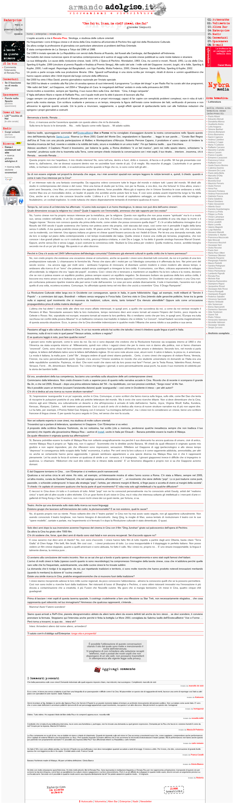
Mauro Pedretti (215, 263)
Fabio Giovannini (216, 204)
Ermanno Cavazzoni (217, 157)
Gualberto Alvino (216, 124)
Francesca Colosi (216, 160)
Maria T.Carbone (216, 145)
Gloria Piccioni (215, 268)
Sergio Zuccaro (215, 327)
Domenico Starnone (217, 309)
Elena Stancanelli (216, 307)
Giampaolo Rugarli (217, 294)
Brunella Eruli (214, 181)
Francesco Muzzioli (217, 242)
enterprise (41, 33)
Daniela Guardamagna (219, 209)
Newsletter (146, 801)
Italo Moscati (214, 240)
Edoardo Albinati (216, 119)
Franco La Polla (215, 212)
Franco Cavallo (215, 155)
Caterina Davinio (216, 168)
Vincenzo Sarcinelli (217, 299)
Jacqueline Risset (216, 286)
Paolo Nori (213, 250)
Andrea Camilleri (216, 139)
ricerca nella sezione (12, 169)
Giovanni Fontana (216, 191)
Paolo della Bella (216, 173)
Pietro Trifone (214, 317)
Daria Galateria (215, 199)
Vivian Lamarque (216, 217)
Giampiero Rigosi (216, 284)
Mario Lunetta (214, 224)
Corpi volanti (12, 132)
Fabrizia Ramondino (217, 281)
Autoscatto (87, 801)
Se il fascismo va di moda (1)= (13, 85)
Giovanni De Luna (216, 170)
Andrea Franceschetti (218, 193)
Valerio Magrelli (215, 227)
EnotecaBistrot (85, 132)
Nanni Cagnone (215, 137)
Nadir (135, 801)
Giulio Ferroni (214, 186)
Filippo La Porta (215, 214)
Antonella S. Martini (217, 235)
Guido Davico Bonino (218, 165)
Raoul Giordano (215, 201)
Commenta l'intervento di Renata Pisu (12, 70)
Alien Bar (113, 801)
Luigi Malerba (214, 230)
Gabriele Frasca (215, 196)
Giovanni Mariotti (216, 232)
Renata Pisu (214, 276)
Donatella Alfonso (216, 121)
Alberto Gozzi (214, 206)
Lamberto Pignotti (216, 273)
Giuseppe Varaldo (216, 325)
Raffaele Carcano (216, 147)
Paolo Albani (214, 116)
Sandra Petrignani (216, 266)
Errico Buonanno (216, 134)
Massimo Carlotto (216, 150)
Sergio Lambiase (216, 219)
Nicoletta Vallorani (216, 322)
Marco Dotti (213, 178)
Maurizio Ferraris (216, 183)
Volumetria (100, 801)
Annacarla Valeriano (217, 320)
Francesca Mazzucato (218, 237)
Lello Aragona (214, 127)
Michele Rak (214, 278)
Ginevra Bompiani (216, 132)
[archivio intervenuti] (10, 135)
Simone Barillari (215, 129)
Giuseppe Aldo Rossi (218, 289)
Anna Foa (212, 188)
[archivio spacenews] (10, 104)
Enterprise (125, 801)
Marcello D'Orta (215, 175)
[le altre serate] (11, 121)
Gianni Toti (213, 314)
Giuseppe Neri (215, 245)
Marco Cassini (214, 152)
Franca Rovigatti (215, 291)
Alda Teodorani (215, 312)
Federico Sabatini (216, 296)
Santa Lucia (62, 136)
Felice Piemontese (216, 271)
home (30, 33)
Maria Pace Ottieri (216, 253)
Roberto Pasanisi (216, 258)
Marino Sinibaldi (215, 302)
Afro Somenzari (215, 304)
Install (101, 431)
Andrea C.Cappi (215, 142)
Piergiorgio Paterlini (217, 260)
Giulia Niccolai (215, 248)
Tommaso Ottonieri (217, 255)
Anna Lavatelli (214, 222)
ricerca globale (11, 158)
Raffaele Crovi (214, 163)
